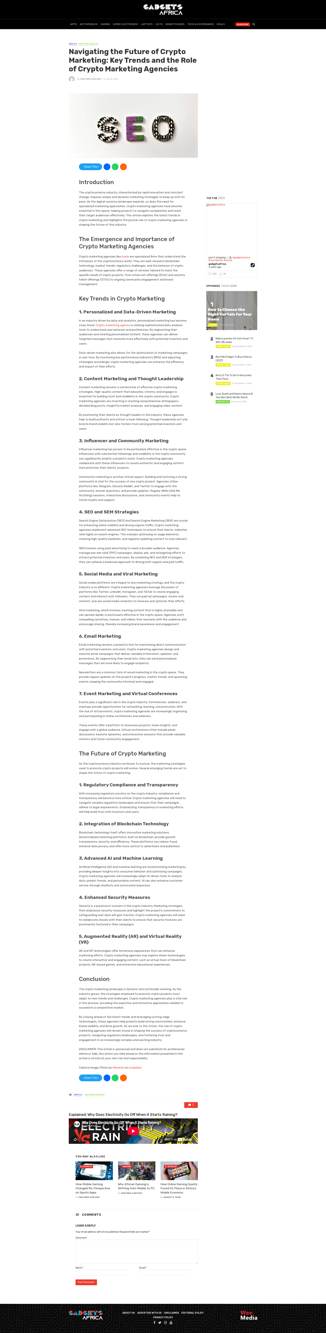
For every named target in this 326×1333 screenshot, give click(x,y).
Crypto (73, 44)
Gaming (105, 24)
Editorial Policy (192, 1312)
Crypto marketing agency (113, 325)
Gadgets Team (172, 1197)
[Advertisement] (231, 142)
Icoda (125, 256)
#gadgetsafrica (241, 257)
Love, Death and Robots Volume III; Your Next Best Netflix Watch (234, 395)
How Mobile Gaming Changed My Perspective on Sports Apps (93, 1188)
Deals (221, 24)
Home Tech (223, 346)
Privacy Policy (163, 1317)
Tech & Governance (200, 24)
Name (80, 1267)
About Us (128, 1312)
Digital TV (223, 402)
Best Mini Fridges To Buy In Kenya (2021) (234, 358)
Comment (81, 1237)
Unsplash (135, 1067)
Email (143, 1267)
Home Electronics (125, 24)
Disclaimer (171, 1312)
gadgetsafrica (217, 264)
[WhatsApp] (115, 166)
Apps (73, 24)
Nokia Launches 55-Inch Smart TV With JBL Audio (234, 340)
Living (212, 325)
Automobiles (89, 24)
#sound (228, 260)
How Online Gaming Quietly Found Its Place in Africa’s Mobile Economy (179, 1188)
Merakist (118, 1067)
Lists (159, 24)
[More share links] (123, 166)
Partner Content (88, 44)
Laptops (147, 24)
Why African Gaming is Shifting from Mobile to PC (136, 1186)
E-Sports (86, 1167)
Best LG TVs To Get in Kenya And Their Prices (233, 377)
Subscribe (243, 24)
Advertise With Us (149, 1312)
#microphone (216, 260)
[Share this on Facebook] (107, 166)
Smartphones (175, 24)
